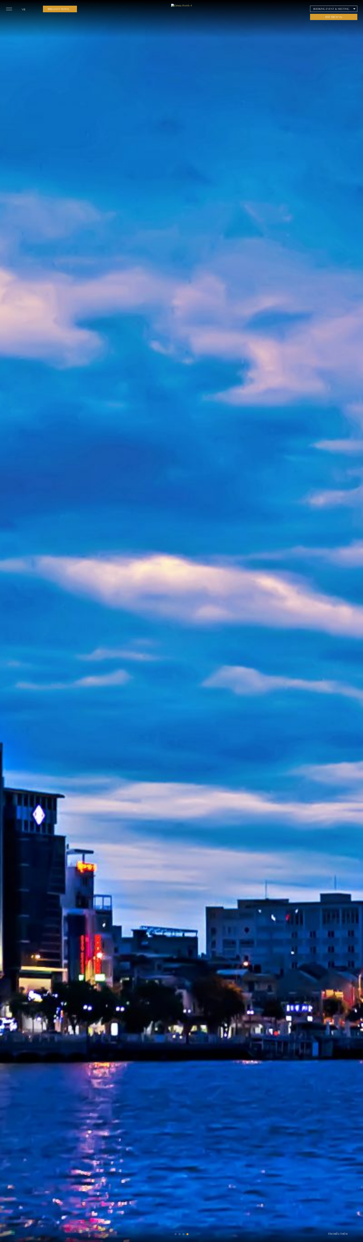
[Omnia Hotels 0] (181, 5)
